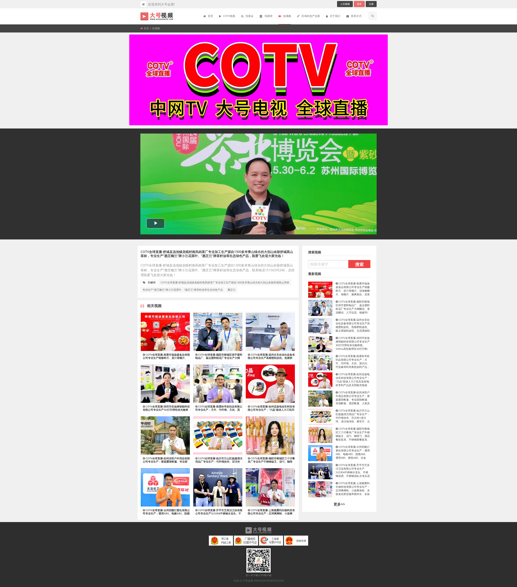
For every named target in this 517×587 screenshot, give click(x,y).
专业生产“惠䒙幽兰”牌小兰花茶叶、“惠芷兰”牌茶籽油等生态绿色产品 (183, 289)
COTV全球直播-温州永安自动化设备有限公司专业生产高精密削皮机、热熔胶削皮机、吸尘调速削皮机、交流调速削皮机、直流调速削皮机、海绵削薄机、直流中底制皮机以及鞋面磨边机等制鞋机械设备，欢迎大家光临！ (353, 325)
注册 (371, 4)
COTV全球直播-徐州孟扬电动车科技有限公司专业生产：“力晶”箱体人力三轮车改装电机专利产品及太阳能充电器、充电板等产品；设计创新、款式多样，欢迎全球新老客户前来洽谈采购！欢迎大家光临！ (353, 379)
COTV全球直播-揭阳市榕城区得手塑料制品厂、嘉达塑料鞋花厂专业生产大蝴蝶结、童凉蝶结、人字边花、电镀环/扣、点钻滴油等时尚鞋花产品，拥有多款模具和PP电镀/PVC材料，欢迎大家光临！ (353, 307)
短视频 (287, 16)
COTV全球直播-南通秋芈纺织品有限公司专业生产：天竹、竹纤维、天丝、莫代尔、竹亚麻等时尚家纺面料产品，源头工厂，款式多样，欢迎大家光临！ (353, 361)
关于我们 (335, 16)
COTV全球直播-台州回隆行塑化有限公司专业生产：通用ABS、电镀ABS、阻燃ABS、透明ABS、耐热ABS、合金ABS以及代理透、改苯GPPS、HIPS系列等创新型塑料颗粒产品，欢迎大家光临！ (353, 452)
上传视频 (345, 4)
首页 (210, 16)
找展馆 (268, 16)
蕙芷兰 (231, 289)
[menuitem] (208, 16)
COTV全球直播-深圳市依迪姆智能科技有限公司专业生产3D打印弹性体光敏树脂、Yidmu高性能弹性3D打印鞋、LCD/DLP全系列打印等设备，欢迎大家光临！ (353, 343)
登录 (359, 4)
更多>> (339, 504)
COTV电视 (229, 16)
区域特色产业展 (311, 16)
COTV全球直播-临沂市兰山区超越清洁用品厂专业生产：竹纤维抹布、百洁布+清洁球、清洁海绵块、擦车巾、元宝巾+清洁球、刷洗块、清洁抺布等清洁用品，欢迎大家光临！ (353, 416)
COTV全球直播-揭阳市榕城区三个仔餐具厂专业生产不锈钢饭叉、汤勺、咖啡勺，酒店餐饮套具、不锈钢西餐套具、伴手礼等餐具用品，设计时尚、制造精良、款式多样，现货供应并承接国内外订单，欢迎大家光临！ (353, 434)
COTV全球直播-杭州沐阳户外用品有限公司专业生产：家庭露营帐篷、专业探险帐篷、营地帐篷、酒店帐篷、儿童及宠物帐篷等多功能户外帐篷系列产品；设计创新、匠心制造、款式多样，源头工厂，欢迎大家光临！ (353, 398)
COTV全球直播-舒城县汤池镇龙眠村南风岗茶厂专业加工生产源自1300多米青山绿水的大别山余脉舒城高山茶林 (225, 282)
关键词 (152, 282)
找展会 (249, 16)
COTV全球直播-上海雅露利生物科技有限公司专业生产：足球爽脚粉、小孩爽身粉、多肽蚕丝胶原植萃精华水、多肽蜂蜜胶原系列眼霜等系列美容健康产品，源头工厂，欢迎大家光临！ (353, 488)
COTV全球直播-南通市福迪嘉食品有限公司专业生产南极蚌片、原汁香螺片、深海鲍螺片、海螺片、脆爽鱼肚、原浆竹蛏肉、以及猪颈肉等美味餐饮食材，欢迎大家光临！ (353, 289)
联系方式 (356, 16)
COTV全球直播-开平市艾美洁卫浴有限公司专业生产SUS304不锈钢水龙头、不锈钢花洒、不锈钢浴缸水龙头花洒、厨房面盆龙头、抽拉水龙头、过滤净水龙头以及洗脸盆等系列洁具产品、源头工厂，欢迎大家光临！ (353, 470)
